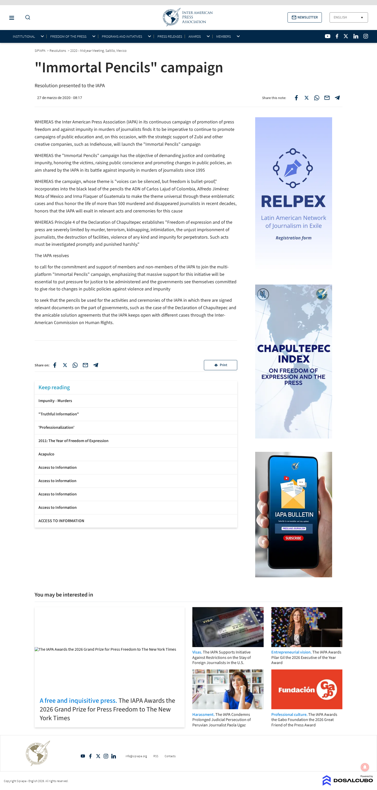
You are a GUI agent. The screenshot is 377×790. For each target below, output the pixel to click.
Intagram (106, 756)
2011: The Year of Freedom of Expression (73, 441)
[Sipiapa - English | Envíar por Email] (327, 98)
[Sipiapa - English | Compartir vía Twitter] (65, 365)
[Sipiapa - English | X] (346, 36)
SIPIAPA (40, 50)
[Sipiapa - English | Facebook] (337, 36)
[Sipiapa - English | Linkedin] (355, 36)
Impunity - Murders (55, 401)
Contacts (170, 756)
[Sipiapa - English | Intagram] (365, 36)
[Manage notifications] (365, 767)
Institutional (24, 36)
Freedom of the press (68, 36)
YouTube (83, 756)
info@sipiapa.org (136, 756)
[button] (304, 17)
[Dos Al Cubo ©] (348, 784)
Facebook (90, 756)
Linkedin (113, 756)
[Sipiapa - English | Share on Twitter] (306, 98)
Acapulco (46, 454)
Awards (194, 36)
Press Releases (169, 36)
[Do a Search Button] (26, 17)
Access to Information (57, 467)
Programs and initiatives (122, 36)
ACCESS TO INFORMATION (61, 521)
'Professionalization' (56, 427)
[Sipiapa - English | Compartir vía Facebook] (54, 365)
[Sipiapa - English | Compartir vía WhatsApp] (75, 365)
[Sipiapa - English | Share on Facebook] (296, 98)
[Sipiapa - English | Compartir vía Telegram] (96, 365)
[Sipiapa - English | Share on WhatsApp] (317, 98)
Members (223, 36)
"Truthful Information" (58, 414)
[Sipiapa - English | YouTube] (328, 36)
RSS (155, 756)
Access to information (57, 481)
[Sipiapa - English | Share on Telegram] (337, 98)
